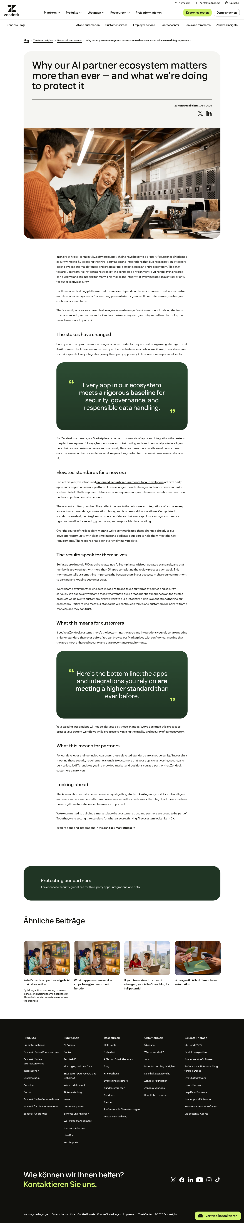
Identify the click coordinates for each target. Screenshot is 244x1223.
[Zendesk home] (13, 10)
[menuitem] (232, 3)
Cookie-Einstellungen (109, 1214)
